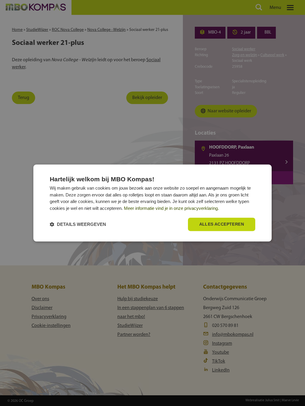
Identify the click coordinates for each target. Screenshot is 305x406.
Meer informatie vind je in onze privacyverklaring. (171, 208)
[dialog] (152, 202)
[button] (78, 224)
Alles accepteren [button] (221, 224)
